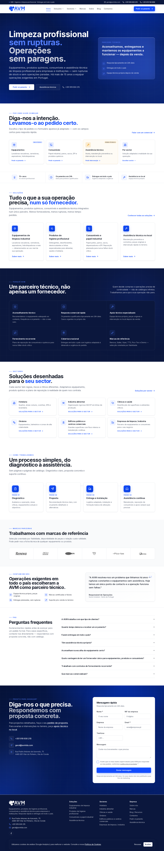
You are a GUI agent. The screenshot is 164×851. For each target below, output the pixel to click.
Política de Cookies (93, 844)
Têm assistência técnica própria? (76, 642)
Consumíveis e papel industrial (81, 817)
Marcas (83, 9)
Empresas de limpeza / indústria (112, 825)
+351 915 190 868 (148, 2)
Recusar (137, 844)
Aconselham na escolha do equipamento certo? (83, 650)
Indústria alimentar (107, 809)
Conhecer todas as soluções (140, 215)
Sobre (91, 9)
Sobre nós (134, 805)
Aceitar (148, 844)
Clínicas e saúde (106, 812)
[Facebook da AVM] (11, 833)
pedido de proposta (57, 723)
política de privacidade (129, 764)
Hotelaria (103, 805)
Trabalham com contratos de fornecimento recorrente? (86, 666)
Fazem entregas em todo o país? (76, 635)
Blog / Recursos (136, 812)
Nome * (100, 712)
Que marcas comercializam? (74, 674)
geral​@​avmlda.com (19, 828)
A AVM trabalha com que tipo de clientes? (80, 619)
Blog (99, 9)
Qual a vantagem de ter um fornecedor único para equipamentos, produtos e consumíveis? (102, 658)
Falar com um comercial (142, 133)
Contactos (108, 9)
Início (48, 9)
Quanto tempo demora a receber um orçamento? (83, 627)
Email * (128, 722)
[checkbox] (98, 762)
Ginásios (103, 816)
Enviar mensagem (123, 770)
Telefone (100, 733)
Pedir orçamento (143, 9)
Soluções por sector (143, 391)
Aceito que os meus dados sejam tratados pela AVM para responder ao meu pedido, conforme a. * (124, 763)
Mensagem (101, 744)
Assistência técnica (48, 87)
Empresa (100, 722)
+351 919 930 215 (131, 2)
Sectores (70, 9)
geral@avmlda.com (113, 2)
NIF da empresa (131, 712)
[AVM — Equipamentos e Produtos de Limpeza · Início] (17, 8)
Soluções (58, 9)
